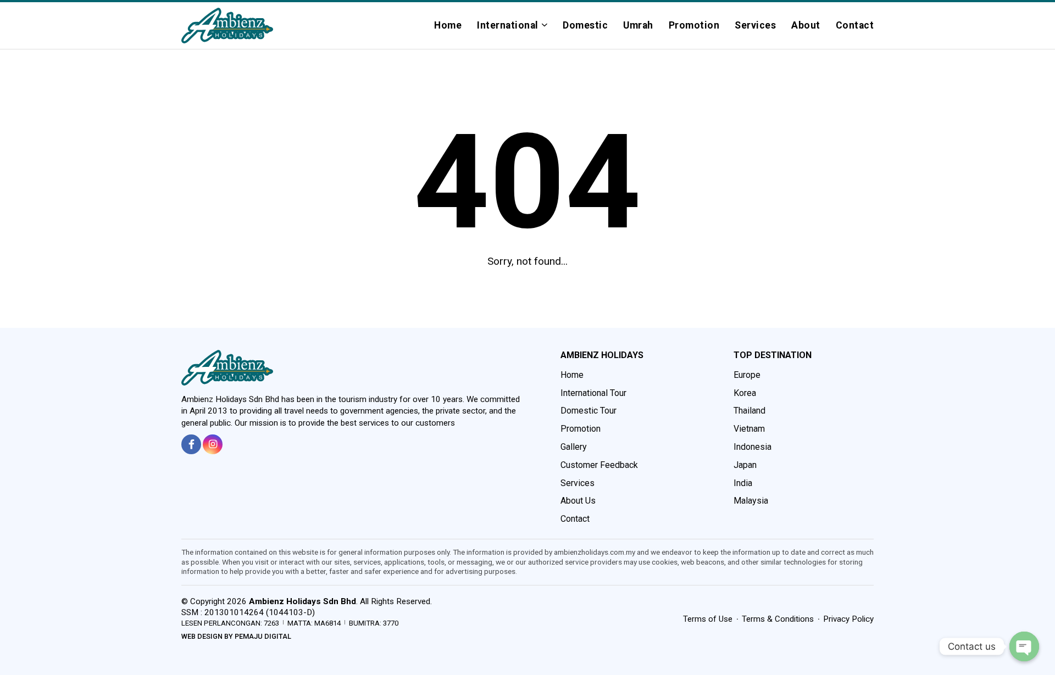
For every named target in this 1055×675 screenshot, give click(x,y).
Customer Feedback (599, 465)
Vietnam (749, 428)
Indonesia (752, 447)
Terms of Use (707, 619)
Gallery (573, 447)
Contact (855, 25)
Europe (747, 375)
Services (755, 25)
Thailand (749, 410)
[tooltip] (191, 444)
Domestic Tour (588, 410)
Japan (745, 465)
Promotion (694, 25)
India (743, 483)
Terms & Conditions (778, 619)
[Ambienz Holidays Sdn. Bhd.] (227, 25)
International (507, 25)
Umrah (638, 25)
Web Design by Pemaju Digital (236, 636)
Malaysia (751, 500)
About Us (578, 500)
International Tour (593, 393)
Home (448, 25)
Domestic (585, 25)
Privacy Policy (848, 619)
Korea (745, 393)
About (805, 25)
